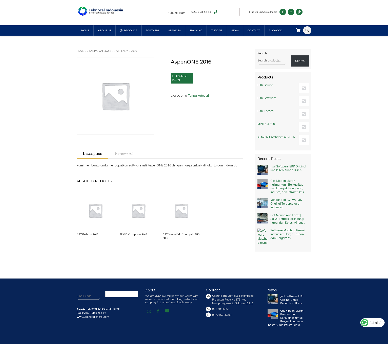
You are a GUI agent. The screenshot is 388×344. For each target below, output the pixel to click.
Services (174, 30)
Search (262, 53)
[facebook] (158, 310)
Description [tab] (92, 153)
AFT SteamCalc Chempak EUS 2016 (181, 236)
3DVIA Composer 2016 (133, 234)
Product (130, 30)
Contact (254, 30)
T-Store (216, 30)
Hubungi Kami (179, 78)
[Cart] (298, 30)
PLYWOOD (275, 30)
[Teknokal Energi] (100, 14)
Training (196, 30)
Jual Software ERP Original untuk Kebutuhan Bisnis (288, 168)
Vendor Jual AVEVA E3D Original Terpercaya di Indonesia (286, 203)
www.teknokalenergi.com (93, 316)
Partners (152, 30)
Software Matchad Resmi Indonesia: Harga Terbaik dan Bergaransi (287, 234)
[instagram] (149, 310)
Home (85, 30)
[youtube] (167, 310)
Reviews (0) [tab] (124, 153)
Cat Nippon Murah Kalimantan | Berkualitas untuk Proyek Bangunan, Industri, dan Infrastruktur (287, 186)
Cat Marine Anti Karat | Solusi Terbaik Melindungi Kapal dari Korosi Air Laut (287, 218)
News (235, 30)
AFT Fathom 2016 (87, 234)
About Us (104, 30)
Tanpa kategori (100, 50)
